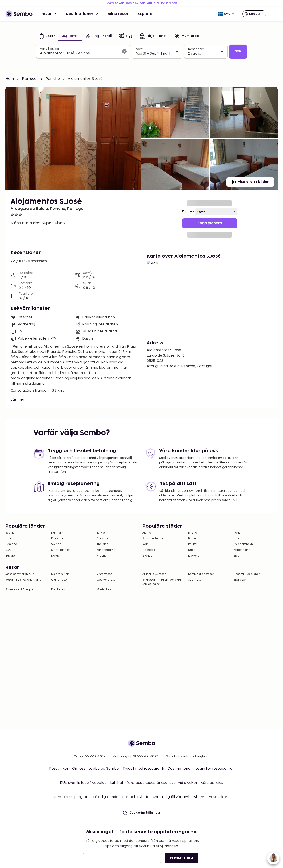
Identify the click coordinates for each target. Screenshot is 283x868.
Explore (145, 14)
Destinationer (80, 14)
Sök (238, 51)
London (239, 538)
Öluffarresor (59, 579)
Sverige (56, 544)
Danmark (57, 532)
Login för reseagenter (214, 769)
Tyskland (11, 544)
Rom (145, 544)
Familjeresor (59, 589)
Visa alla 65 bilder (253, 181)
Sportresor (195, 579)
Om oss (78, 769)
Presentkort (218, 797)
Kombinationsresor (201, 574)
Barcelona (195, 538)
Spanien (10, 532)
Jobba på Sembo (104, 769)
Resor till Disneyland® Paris (23, 579)
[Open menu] (274, 13)
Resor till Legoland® (247, 574)
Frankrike (57, 538)
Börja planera (209, 223)
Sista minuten (60, 574)
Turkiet (101, 532)
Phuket (192, 544)
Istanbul (147, 555)
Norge (55, 555)
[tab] (47, 36)
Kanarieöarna (106, 550)
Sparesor (240, 579)
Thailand (102, 544)
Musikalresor (105, 589)
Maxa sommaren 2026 (19, 574)
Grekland (103, 538)
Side (236, 555)
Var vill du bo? (50, 49)
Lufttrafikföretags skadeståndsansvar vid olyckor (153, 783)
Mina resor (118, 14)
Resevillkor (59, 769)
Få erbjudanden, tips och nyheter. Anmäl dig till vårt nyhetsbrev (148, 797)
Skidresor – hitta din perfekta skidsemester (161, 581)
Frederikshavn (243, 544)
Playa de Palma (152, 538)
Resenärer (196, 49)
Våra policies (212, 783)
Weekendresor (107, 579)
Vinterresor (104, 574)
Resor (46, 14)
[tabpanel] (141, 52)
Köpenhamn (242, 550)
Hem (9, 79)
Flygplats (188, 211)
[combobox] (79, 53)
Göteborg (149, 550)
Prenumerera (181, 857)
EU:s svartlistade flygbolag (83, 783)
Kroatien (102, 555)
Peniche (53, 79)
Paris (237, 532)
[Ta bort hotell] (124, 51)
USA (8, 550)
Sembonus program (72, 797)
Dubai (192, 550)
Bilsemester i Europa (19, 589)
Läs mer (17, 399)
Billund (192, 532)
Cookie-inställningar (145, 812)
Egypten (11, 555)
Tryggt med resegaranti (143, 769)
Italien (9, 538)
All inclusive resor (154, 574)
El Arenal (194, 555)
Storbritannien (61, 550)
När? (139, 49)
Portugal (29, 79)
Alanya (147, 532)
